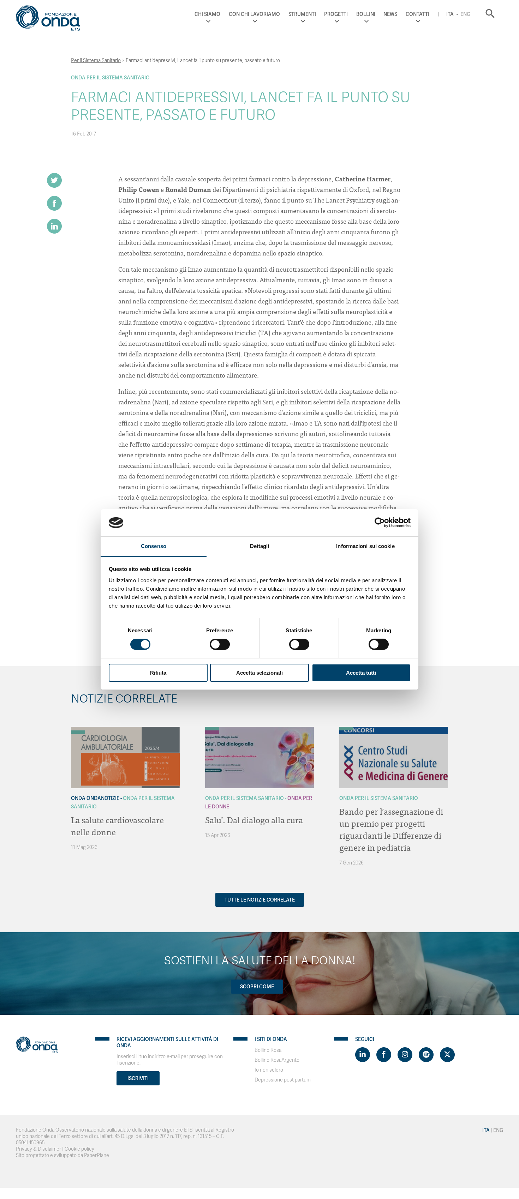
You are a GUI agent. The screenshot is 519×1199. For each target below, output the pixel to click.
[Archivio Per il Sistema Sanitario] (78, 732)
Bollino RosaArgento (277, 1060)
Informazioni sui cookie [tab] (365, 546)
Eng (465, 14)
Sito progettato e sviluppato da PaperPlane (62, 1155)
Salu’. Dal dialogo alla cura (254, 819)
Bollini (365, 14)
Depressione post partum (283, 1080)
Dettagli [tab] (259, 546)
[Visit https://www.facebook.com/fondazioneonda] (384, 1055)
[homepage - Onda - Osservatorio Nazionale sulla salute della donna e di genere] (51, 19)
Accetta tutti (361, 673)
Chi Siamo (207, 14)
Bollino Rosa (268, 1050)
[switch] (220, 644)
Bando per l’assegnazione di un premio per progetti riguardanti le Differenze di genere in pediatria (391, 829)
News (390, 14)
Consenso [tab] (153, 546)
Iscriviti (138, 1078)
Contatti (417, 14)
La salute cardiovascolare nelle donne (117, 825)
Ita (450, 14)
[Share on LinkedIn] (54, 226)
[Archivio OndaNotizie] (78, 728)
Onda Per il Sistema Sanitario (110, 77)
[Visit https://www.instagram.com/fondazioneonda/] (405, 1055)
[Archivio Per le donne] (212, 732)
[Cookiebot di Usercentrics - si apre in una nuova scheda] (380, 522)
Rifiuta (158, 673)
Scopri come (257, 986)
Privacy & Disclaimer (38, 1149)
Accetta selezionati (259, 673)
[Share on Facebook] (54, 203)
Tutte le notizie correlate (260, 900)
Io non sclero (269, 1070)
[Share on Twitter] (54, 180)
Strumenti (302, 14)
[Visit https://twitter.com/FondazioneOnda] (447, 1055)
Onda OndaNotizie (95, 798)
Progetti (336, 14)
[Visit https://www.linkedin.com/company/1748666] (363, 1055)
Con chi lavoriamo (254, 14)
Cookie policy (79, 1149)
